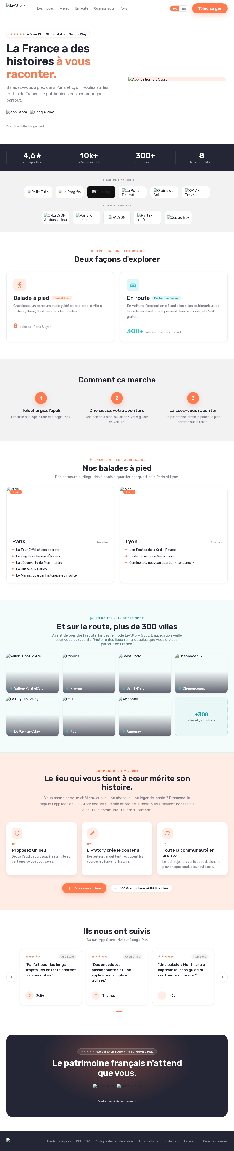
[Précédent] (11, 977)
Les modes (45, 8)
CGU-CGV (83, 1141)
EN (184, 8)
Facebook (191, 1141)
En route (81, 8)
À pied (64, 8)
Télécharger (210, 8)
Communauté (104, 8)
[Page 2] (119, 1011)
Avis (124, 8)
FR (175, 8)
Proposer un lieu (87, 888)
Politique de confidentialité (114, 1141)
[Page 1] (113, 1011)
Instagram (172, 1141)
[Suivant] (223, 977)
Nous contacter (149, 1141)
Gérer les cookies (215, 1141)
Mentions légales (59, 1141)
